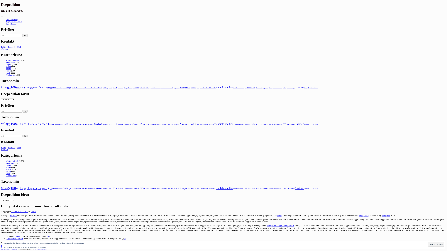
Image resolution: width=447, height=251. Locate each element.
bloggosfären (59, 88)
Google (126, 88)
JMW (147, 88)
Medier (8, 71)
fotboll (110, 88)
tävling (306, 88)
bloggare (51, 87)
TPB (284, 88)
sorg (246, 88)
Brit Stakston (76, 88)
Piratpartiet (184, 87)
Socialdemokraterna (238, 88)
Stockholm (251, 88)
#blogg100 (8, 87)
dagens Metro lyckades (15, 239)
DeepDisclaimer (11, 20)
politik (193, 88)
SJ (215, 88)
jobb (152, 88)
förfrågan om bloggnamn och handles (280, 226)
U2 (312, 88)
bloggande (32, 87)
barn (18, 88)
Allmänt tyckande (12, 60)
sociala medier (224, 87)
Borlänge (67, 87)
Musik (8, 73)
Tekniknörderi (11, 75)
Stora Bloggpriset (262, 88)
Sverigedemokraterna (275, 88)
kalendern (157, 88)
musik (171, 88)
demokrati (91, 88)
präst (198, 88)
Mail (19, 47)
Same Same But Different (207, 88)
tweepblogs (291, 88)
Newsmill (13, 216)
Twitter (3, 47)
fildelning (105, 88)
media (166, 88)
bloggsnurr (386, 216)
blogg (23, 87)
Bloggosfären (10, 62)
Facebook (11, 47)
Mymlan (176, 88)
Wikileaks (315, 88)
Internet (8, 69)
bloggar (42, 87)
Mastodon (4, 49)
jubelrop (17, 236)
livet (162, 88)
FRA (115, 87)
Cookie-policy (42, 247)
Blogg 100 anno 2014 (14, 22)
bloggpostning (364, 216)
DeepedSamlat (11, 24)
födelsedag (120, 88)
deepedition (84, 88)
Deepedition (10, 4)
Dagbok (9, 65)
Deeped (33, 212)
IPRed (143, 87)
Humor (8, 67)
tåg (309, 88)
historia (130, 88)
